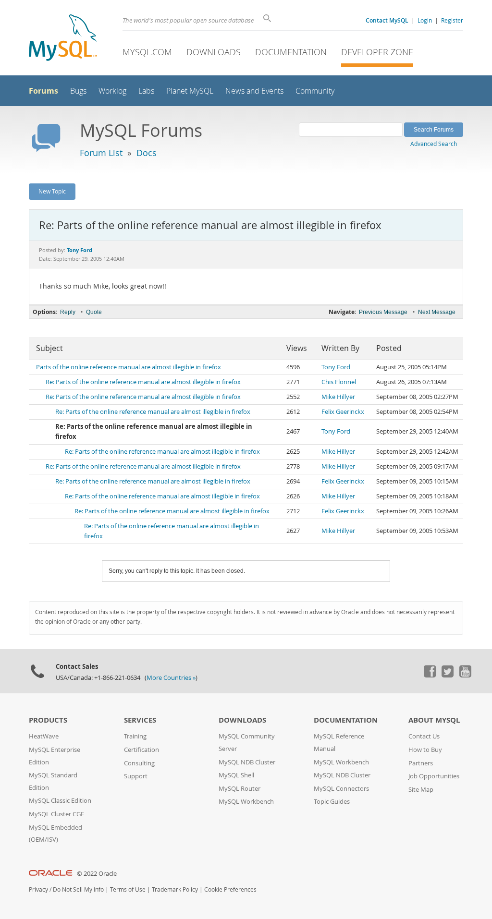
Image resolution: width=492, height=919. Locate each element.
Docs (146, 152)
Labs (146, 91)
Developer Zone (377, 52)
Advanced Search (433, 143)
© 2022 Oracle (97, 874)
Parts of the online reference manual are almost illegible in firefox (128, 367)
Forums (43, 90)
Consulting (139, 763)
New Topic (52, 191)
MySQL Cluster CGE (56, 814)
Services (140, 720)
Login (425, 20)
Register (452, 20)
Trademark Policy (175, 889)
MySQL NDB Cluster (247, 762)
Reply (67, 312)
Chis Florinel (338, 382)
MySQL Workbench (246, 802)
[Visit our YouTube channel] (465, 675)
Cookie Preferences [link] (230, 889)
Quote (94, 312)
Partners (420, 763)
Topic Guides (332, 802)
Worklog (112, 91)
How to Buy (425, 750)
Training (135, 736)
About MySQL (434, 720)
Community (314, 91)
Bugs (78, 91)
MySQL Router (239, 789)
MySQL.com (147, 52)
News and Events (254, 91)
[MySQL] (63, 38)
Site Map (420, 790)
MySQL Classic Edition (60, 801)
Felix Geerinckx (342, 412)
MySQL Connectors (341, 789)
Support (136, 776)
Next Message (436, 312)
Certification (141, 750)
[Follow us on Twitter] (447, 675)
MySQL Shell (236, 775)
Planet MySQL (189, 91)
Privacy (38, 889)
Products (48, 720)
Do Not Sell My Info (78, 889)
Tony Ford (335, 367)
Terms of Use (128, 889)
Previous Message (383, 312)
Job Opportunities (433, 776)
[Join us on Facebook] (429, 675)
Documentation (291, 52)
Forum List (101, 152)
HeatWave (44, 736)
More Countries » (171, 678)
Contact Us (424, 736)
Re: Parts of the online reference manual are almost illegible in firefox (143, 382)
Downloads (213, 52)
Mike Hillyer (338, 397)
